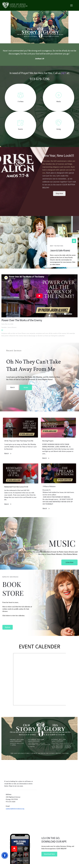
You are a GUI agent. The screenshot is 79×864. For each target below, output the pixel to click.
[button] (71, 5)
